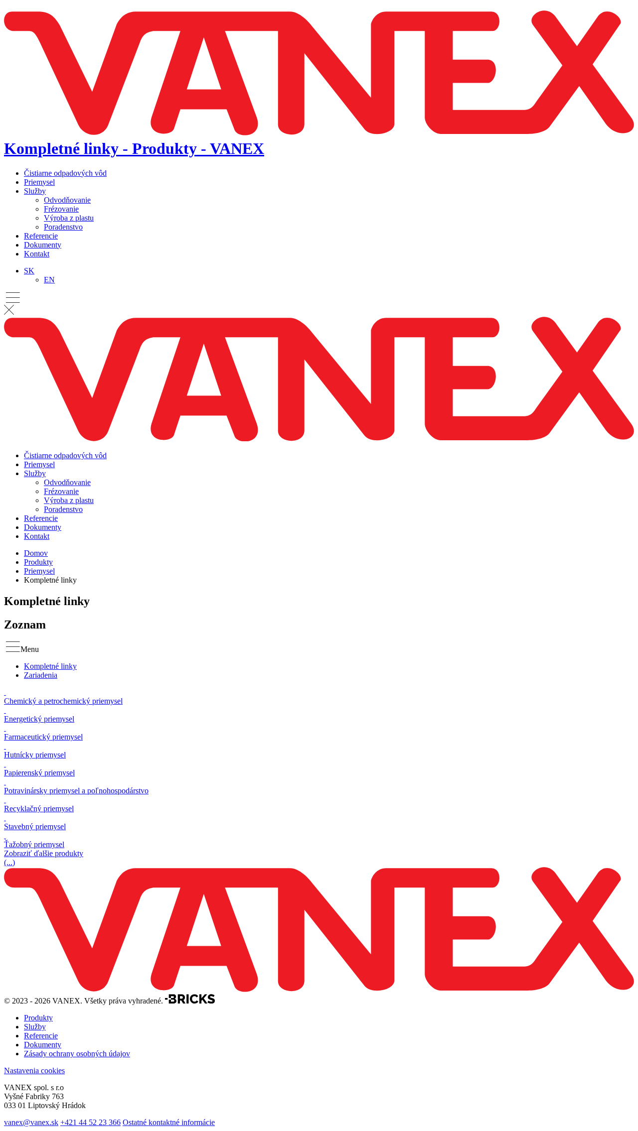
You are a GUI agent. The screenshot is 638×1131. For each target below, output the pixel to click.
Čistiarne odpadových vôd (65, 173)
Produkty (38, 562)
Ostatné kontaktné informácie (169, 1122)
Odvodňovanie (67, 200)
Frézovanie (61, 209)
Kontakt (36, 254)
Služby (35, 191)
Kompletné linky (50, 666)
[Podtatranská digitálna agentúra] (190, 1001)
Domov (36, 553)
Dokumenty (42, 245)
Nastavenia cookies (34, 1070)
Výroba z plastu (69, 218)
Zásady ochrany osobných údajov (77, 1053)
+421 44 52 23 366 (90, 1122)
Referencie (41, 236)
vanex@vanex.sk (31, 1122)
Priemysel (39, 182)
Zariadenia (40, 675)
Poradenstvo (63, 227)
